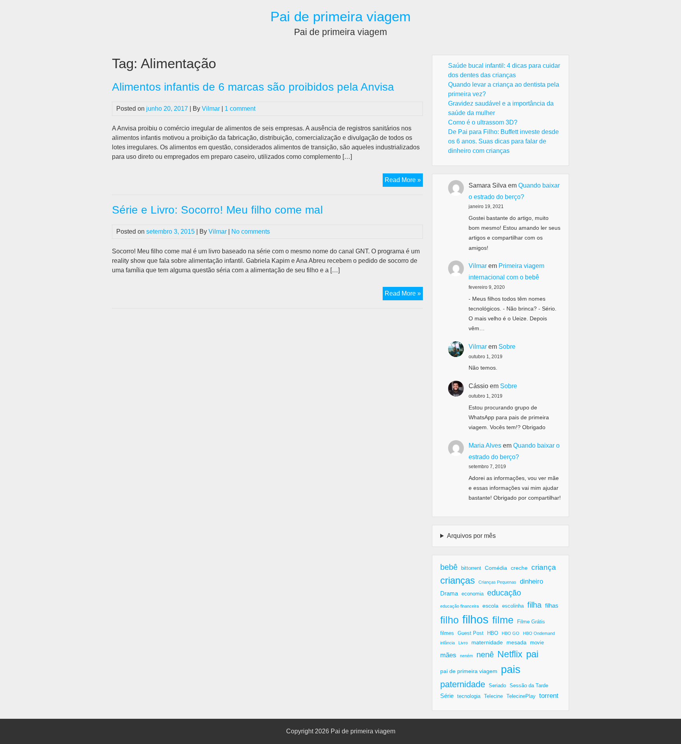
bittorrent (471, 568)
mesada (516, 642)
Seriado (497, 685)
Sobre (507, 346)
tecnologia (468, 696)
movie (537, 642)
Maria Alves (485, 445)
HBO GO (510, 633)
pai (532, 654)
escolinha (513, 606)
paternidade (462, 684)
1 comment (240, 108)
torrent (548, 695)
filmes (447, 633)
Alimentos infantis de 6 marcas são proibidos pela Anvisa (253, 87)
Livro (463, 642)
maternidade (487, 642)
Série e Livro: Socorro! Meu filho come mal (217, 210)
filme (503, 619)
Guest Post (471, 633)
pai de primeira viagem (468, 671)
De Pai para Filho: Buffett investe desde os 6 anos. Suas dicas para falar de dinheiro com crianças (503, 141)
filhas (551, 605)
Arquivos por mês (471, 535)
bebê (449, 567)
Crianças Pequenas (497, 582)
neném (466, 655)
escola (490, 606)
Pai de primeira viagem (340, 16)
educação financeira (459, 606)
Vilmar (211, 108)
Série (447, 695)
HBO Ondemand (539, 633)
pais (511, 669)
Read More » (404, 181)
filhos (475, 619)
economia (472, 594)
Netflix (510, 654)
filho (449, 619)
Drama (449, 593)
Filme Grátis (531, 622)
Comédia (496, 568)
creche (519, 568)
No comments (250, 231)
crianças (457, 580)
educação (504, 592)
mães (448, 655)
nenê (485, 654)
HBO (492, 633)
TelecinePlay (521, 696)
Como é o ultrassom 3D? (482, 122)
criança (543, 567)
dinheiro (531, 581)
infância (447, 642)
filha (534, 605)
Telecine (493, 696)
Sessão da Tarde (529, 685)
